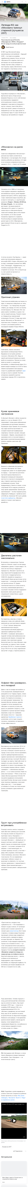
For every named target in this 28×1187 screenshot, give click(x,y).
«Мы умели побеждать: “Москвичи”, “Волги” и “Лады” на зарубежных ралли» (13, 1098)
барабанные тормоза (15, 717)
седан (24, 370)
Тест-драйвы (13, 37)
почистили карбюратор (8, 498)
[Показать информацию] (10, 288)
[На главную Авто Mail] (8, 2)
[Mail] (5, 2)
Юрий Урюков (10, 47)
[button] (14, 81)
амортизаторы (14, 931)
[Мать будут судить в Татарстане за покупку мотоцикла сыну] (14, 1172)
